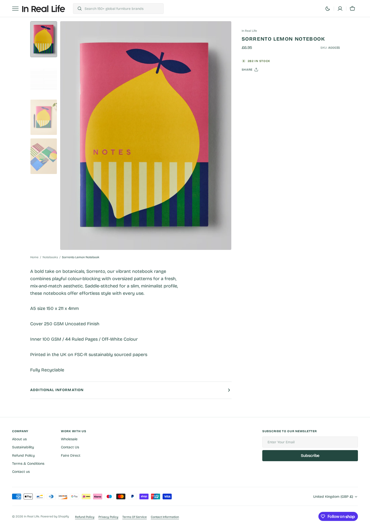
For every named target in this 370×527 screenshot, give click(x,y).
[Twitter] (249, 82)
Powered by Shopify (55, 516)
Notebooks (50, 257)
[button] (340, 8)
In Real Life (31, 516)
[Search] (77, 9)
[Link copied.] (278, 82)
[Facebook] (259, 82)
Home (34, 257)
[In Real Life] (43, 8)
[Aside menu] (17, 9)
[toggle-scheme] (327, 8)
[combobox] (122, 9)
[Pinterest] (269, 82)
